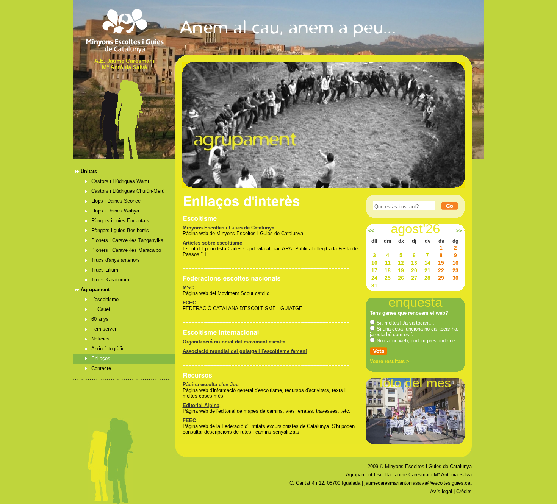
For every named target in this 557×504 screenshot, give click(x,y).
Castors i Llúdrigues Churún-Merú (127, 191)
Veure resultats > (389, 361)
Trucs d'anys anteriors (115, 260)
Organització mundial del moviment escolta (234, 342)
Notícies (100, 339)
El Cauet (100, 309)
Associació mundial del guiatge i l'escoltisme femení (245, 351)
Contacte (101, 368)
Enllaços (100, 358)
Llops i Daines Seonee (116, 201)
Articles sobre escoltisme (212, 243)
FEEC (189, 420)
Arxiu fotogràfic (108, 348)
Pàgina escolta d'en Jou (211, 384)
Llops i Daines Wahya (115, 211)
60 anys (100, 319)
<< (371, 231)
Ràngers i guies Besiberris (120, 230)
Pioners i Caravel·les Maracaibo (126, 250)
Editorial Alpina (201, 405)
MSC (188, 287)
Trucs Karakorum (110, 279)
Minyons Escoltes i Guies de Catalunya (228, 228)
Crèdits (464, 491)
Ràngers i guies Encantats (120, 220)
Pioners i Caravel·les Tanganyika (127, 240)
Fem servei (103, 329)
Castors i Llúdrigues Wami (120, 181)
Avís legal (441, 491)
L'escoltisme (105, 299)
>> (459, 231)
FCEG (189, 303)
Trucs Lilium (104, 270)
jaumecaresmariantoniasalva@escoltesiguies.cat (418, 483)
